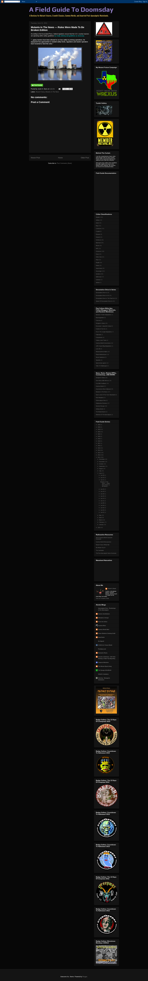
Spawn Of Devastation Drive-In (104, 301)
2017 (99, 443)
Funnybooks (99, 337)
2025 (99, 427)
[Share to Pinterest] (72, 89)
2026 (99, 424)
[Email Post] (59, 89)
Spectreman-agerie (101, 363)
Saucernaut (99, 268)
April (100, 517)
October (101, 464)
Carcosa (98, 320)
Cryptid (98, 231)
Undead (98, 279)
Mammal (98, 242)
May (100, 515)
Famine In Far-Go (100, 329)
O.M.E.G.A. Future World (105, 645)
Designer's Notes (100, 323)
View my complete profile (102, 598)
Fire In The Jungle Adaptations (104, 331)
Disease (98, 234)
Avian (97, 223)
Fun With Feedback (101, 383)
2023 (99, 431)
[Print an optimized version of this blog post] (37, 86)
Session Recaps (100, 406)
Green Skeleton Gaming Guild (106, 633)
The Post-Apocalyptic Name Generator (106, 553)
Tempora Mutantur (103, 662)
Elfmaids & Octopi (103, 617)
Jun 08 (102, 503)
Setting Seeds (99, 409)
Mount (97, 245)
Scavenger (99, 271)
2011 (99, 457)
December (102, 459)
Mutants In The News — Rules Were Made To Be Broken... (105, 484)
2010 (99, 527)
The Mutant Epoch (101, 411)
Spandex (98, 360)
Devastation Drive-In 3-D (102, 295)
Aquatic (98, 217)
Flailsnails (98, 334)
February (101, 522)
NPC (97, 248)
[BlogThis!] (65, 89)
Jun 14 (102, 498)
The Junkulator (100, 550)
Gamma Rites (102, 625)
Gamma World (99, 386)
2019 (99, 438)
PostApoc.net (102, 649)
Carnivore (98, 228)
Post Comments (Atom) (64, 163)
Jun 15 (102, 496)
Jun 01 (102, 512)
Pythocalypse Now (101, 400)
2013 (99, 452)
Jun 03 (102, 507)
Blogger (84, 976)
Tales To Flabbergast (101, 365)
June (100, 473)
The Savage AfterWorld (104, 670)
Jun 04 (102, 505)
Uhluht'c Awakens (103, 674)
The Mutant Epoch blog (105, 666)
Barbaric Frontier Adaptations (103, 314)
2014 (99, 450)
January (101, 524)
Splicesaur (98, 276)
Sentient (98, 274)
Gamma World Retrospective (103, 542)
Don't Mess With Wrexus (102, 380)
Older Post (85, 158)
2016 (99, 445)
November (102, 461)
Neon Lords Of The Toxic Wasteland (105, 394)
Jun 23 (102, 477)
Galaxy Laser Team (101, 340)
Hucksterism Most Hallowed (103, 389)
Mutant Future (40, 92)
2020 (99, 436)
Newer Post (35, 158)
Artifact (98, 220)
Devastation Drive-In (101, 292)
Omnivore (98, 251)
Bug (97, 225)
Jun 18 (102, 493)
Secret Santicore (100, 357)
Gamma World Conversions (103, 343)
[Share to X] (67, 89)
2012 (99, 455)
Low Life (98, 348)
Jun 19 (102, 491)
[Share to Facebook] (69, 89)
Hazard (98, 237)
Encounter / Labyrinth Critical (103, 326)
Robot (97, 265)
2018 (99, 441)
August (101, 468)
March (101, 520)
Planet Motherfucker (101, 354)
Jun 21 (102, 479)
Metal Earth (101, 637)
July (100, 470)
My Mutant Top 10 (100, 547)
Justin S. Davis (112, 588)
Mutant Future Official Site (102, 544)
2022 (99, 434)
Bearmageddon (100, 317)
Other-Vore (99, 257)
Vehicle (98, 282)
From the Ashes (102, 621)
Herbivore (98, 240)
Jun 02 (102, 510)
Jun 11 (102, 500)
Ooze (97, 254)
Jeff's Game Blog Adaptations (103, 346)
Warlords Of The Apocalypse (103, 414)
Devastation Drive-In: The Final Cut (105, 298)
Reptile (97, 262)
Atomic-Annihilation (104, 614)
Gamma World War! (103, 629)
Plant (97, 259)
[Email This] (63, 89)
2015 (99, 448)
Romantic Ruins (102, 653)
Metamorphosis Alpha (101, 351)
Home (60, 158)
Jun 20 (102, 489)
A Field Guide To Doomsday (71, 9)
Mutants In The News (52, 92)
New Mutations (100, 397)
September (102, 466)
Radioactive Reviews (101, 403)
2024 (99, 429)
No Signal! (101, 641)
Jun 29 (102, 475)
